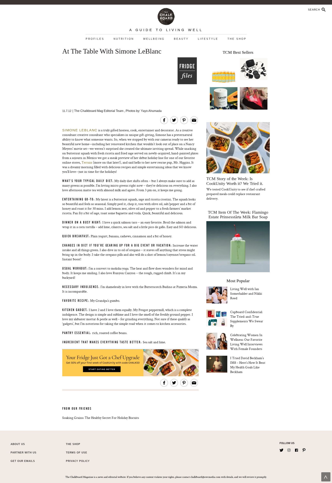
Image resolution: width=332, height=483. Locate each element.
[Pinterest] (304, 449)
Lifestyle (208, 38)
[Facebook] (296, 449)
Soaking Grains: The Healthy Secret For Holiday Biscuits (100, 417)
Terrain (86, 162)
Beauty (181, 38)
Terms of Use (76, 452)
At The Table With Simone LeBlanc (111, 51)
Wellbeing (154, 38)
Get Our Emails (23, 461)
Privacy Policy (78, 461)
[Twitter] (281, 449)
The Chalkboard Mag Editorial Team (99, 110)
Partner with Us (24, 452)
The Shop (237, 38)
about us (18, 444)
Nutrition (124, 38)
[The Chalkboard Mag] (166, 15)
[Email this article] (194, 120)
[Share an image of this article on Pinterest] (184, 120)
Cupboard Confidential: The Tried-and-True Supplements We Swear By (246, 319)
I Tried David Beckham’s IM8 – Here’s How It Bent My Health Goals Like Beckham (247, 365)
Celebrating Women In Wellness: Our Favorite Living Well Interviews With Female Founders (246, 342)
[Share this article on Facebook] (164, 120)
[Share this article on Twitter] (174, 120)
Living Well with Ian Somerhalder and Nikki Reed (246, 293)
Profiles (95, 38)
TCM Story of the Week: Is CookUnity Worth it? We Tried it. (234, 181)
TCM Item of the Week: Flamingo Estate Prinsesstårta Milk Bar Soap (238, 214)
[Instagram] (289, 449)
